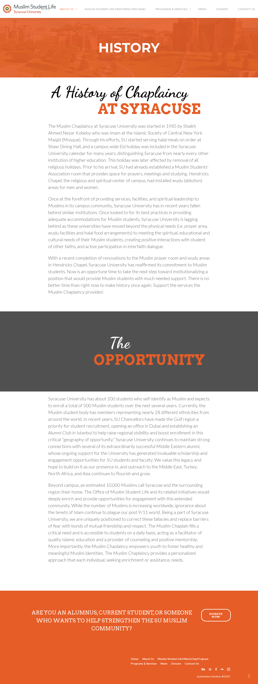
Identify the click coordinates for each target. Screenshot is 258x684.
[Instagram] (227, 669)
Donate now (216, 615)
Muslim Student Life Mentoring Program (115, 9)
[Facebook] (216, 669)
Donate (222, 9)
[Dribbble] (210, 669)
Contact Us (246, 9)
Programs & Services (172, 9)
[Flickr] (222, 669)
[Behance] (203, 669)
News (202, 9)
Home (134, 658)
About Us (148, 658)
